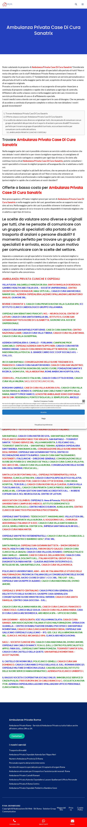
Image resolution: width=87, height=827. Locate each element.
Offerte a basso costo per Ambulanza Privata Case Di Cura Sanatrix (34, 117)
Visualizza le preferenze (43, 424)
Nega (43, 418)
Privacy (71, 809)
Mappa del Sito (61, 809)
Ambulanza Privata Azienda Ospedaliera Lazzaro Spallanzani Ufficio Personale (43, 779)
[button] (83, 401)
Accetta (43, 412)
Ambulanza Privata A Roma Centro (24, 783)
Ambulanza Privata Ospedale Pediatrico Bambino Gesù (33, 788)
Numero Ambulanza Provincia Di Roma (26, 758)
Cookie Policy (80, 809)
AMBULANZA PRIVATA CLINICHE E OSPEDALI (28, 132)
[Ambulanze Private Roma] (7, 4)
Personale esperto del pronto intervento (27, 763)
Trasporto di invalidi (18, 750)
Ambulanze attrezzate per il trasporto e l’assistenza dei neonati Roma (39, 771)
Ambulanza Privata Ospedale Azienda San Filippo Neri (32, 754)
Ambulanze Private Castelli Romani (24, 775)
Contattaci (17, 736)
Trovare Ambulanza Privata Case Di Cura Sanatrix (26, 113)
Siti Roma (38, 808)
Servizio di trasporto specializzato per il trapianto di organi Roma (37, 767)
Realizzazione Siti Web (22, 808)
